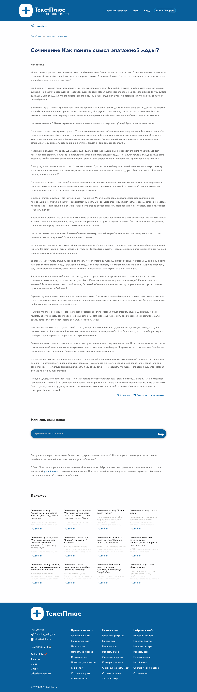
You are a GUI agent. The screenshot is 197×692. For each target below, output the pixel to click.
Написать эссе (141, 651)
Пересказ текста (141, 657)
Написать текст (110, 630)
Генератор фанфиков (113, 635)
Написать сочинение (56, 36)
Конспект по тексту (81, 641)
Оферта (35, 668)
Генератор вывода (80, 635)
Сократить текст (141, 673)
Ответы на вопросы (112, 657)
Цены (136, 10)
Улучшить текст (110, 678)
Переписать (142, 395)
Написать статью (110, 651)
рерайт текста (51, 471)
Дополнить (158, 395)
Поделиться (41, 25)
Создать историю (80, 673)
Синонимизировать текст (115, 667)
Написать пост (109, 646)
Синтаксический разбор (146, 667)
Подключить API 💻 (41, 647)
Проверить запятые (112, 662)
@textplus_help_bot (45, 634)
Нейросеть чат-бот (143, 630)
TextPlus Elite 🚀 (39, 654)
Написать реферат (143, 646)
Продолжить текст (82, 630)
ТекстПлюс (36, 36)
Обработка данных (41, 673)
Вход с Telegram (165, 10)
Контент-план (109, 641)
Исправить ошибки (143, 635)
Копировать (125, 395)
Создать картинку (111, 673)
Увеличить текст (79, 678)
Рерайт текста (140, 662)
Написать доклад (142, 641)
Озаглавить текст (80, 657)
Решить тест (77, 667)
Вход (147, 10)
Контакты (35, 659)
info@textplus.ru (42, 639)
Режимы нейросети (117, 10)
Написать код (78, 646)
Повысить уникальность (83, 662)
